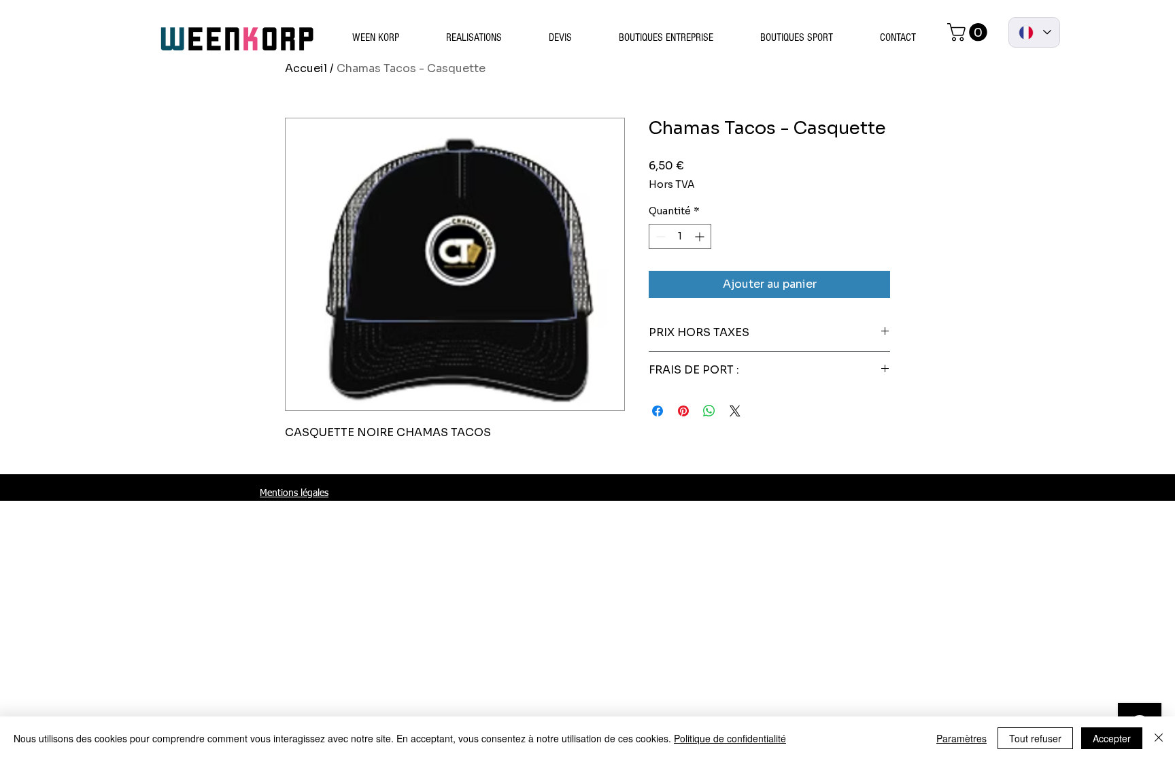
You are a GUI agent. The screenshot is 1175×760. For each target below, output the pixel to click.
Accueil (306, 68)
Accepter (1112, 738)
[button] (969, 32)
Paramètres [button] (961, 738)
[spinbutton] (680, 236)
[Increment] (700, 236)
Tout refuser (1035, 738)
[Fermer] (1159, 738)
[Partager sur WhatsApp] (709, 411)
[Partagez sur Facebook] (657, 411)
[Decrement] (659, 236)
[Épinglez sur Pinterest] (683, 411)
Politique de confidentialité (730, 738)
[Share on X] (735, 411)
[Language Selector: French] (1034, 32)
